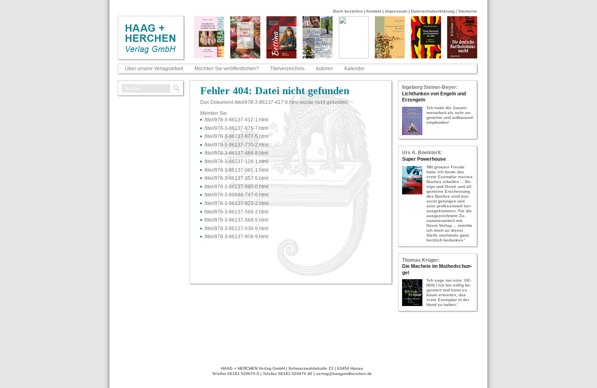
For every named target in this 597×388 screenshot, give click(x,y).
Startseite (467, 11)
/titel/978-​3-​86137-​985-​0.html (236, 187)
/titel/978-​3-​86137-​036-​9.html (236, 228)
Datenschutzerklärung (432, 11)
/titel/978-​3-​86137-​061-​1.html (236, 170)
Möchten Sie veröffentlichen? (227, 68)
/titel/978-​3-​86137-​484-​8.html (236, 153)
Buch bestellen (348, 11)
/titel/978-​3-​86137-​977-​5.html (236, 136)
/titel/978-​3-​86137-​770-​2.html (236, 145)
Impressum (396, 11)
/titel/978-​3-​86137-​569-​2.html (236, 212)
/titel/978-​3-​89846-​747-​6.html (236, 195)
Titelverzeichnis (287, 68)
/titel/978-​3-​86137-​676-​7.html (236, 128)
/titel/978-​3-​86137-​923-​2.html (236, 203)
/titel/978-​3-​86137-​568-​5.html (236, 220)
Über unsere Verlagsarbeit (154, 68)
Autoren (324, 68)
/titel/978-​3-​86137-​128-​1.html (236, 161)
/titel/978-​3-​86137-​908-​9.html (236, 236)
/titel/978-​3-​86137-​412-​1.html (236, 120)
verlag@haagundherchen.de (344, 373)
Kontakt (373, 11)
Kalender (354, 68)
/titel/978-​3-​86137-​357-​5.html (236, 178)
